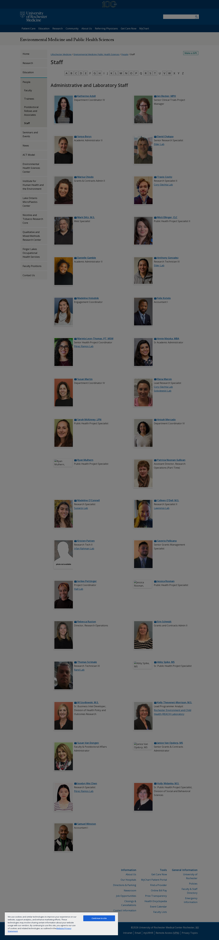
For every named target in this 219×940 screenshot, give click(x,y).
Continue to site (99, 918)
